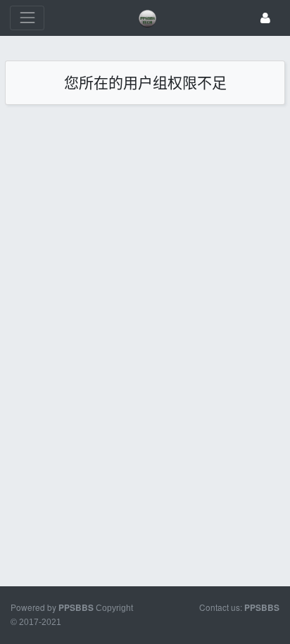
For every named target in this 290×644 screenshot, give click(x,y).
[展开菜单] (27, 18)
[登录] (265, 18)
